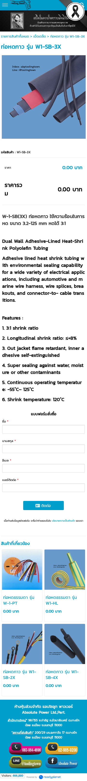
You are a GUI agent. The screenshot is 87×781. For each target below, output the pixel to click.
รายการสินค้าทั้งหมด (15, 36)
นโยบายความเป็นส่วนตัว (63, 521)
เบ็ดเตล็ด (39, 36)
